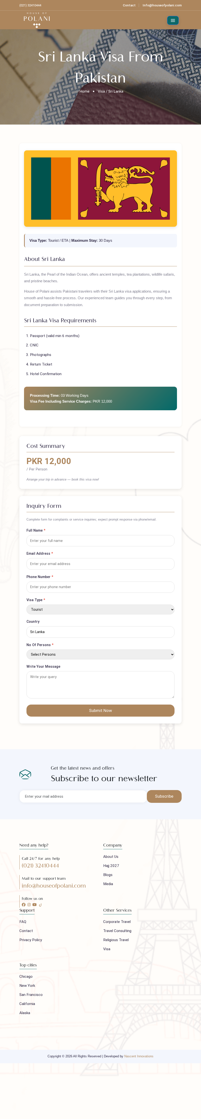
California (27, 1004)
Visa (106, 949)
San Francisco (31, 994)
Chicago (26, 976)
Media (108, 884)
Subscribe (164, 796)
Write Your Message (43, 666)
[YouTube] (34, 905)
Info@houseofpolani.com (162, 5)
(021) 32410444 (40, 865)
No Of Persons (39, 645)
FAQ (22, 922)
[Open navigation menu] (173, 20)
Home (84, 91)
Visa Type (35, 600)
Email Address (39, 553)
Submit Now (100, 710)
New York (27, 985)
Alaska (24, 1013)
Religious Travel (116, 940)
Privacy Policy (30, 940)
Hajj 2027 (111, 866)
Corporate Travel (117, 922)
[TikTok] (40, 905)
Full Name (35, 530)
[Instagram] (29, 905)
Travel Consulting (117, 931)
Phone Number (39, 577)
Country (32, 621)
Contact (129, 5)
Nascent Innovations (138, 1056)
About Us (110, 856)
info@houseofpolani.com (54, 885)
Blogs (108, 875)
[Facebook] (23, 905)
